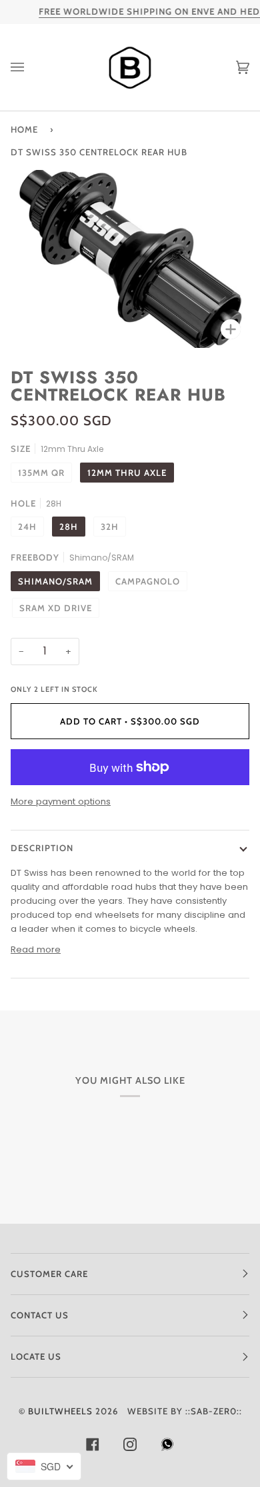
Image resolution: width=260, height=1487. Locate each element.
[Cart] (229, 67)
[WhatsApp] (167, 1447)
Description (42, 847)
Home (24, 129)
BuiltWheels (60, 1411)
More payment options (61, 801)
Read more (36, 949)
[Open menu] (31, 67)
